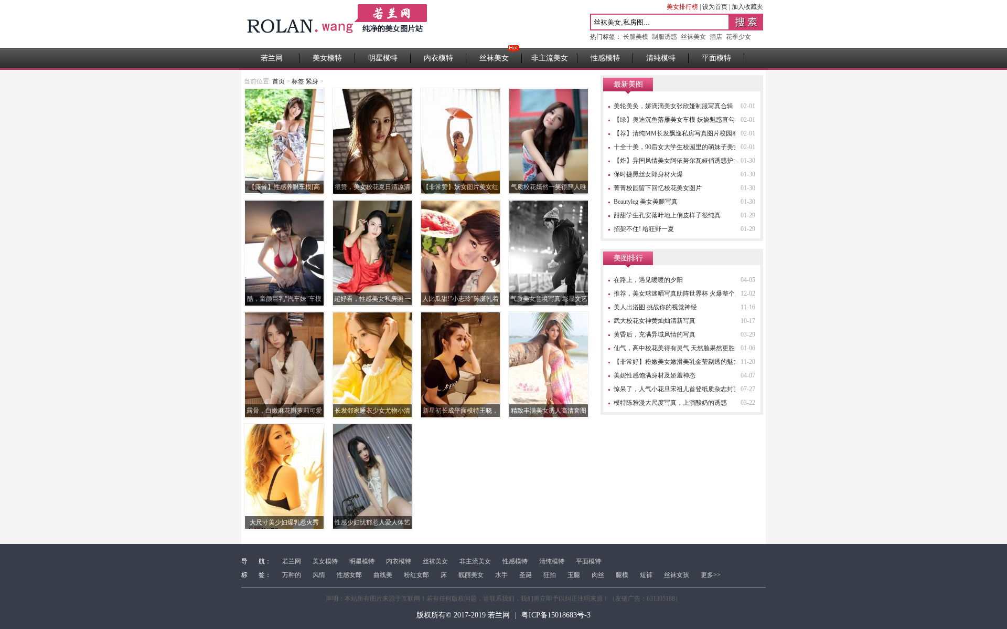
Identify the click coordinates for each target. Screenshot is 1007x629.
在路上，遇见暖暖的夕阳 (648, 280)
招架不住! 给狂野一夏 (644, 229)
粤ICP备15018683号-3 (556, 615)
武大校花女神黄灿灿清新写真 (654, 320)
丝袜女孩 (676, 575)
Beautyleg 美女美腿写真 (646, 201)
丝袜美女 (693, 36)
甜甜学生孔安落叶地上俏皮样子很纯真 (667, 215)
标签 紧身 (305, 81)
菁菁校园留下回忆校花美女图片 (658, 188)
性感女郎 (349, 575)
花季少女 (738, 36)
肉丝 (598, 575)
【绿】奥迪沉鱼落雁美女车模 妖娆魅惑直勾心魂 (680, 119)
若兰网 (272, 58)
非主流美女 (549, 58)
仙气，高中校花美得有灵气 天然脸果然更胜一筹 (680, 348)
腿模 (622, 575)
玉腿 (573, 575)
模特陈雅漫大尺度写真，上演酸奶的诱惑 (670, 402)
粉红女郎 (416, 575)
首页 (278, 81)
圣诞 (525, 575)
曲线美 (382, 575)
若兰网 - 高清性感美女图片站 (338, 24)
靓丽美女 (471, 575)
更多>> (711, 575)
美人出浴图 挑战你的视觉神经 (655, 307)
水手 (501, 575)
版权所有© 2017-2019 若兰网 (463, 615)
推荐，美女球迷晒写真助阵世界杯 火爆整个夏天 (680, 293)
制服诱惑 (664, 36)
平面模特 (716, 58)
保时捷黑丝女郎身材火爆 (648, 174)
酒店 (716, 36)
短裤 (646, 575)
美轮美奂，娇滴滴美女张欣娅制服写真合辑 (673, 106)
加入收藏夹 (747, 7)
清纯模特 (661, 58)
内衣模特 (438, 58)
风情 (319, 575)
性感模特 (605, 58)
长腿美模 (635, 36)
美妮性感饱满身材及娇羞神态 (654, 375)
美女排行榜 (682, 7)
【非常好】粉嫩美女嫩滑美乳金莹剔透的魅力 (677, 361)
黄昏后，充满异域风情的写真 (654, 334)
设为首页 (714, 7)
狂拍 (549, 575)
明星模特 (383, 58)
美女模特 (327, 58)
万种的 (291, 575)
